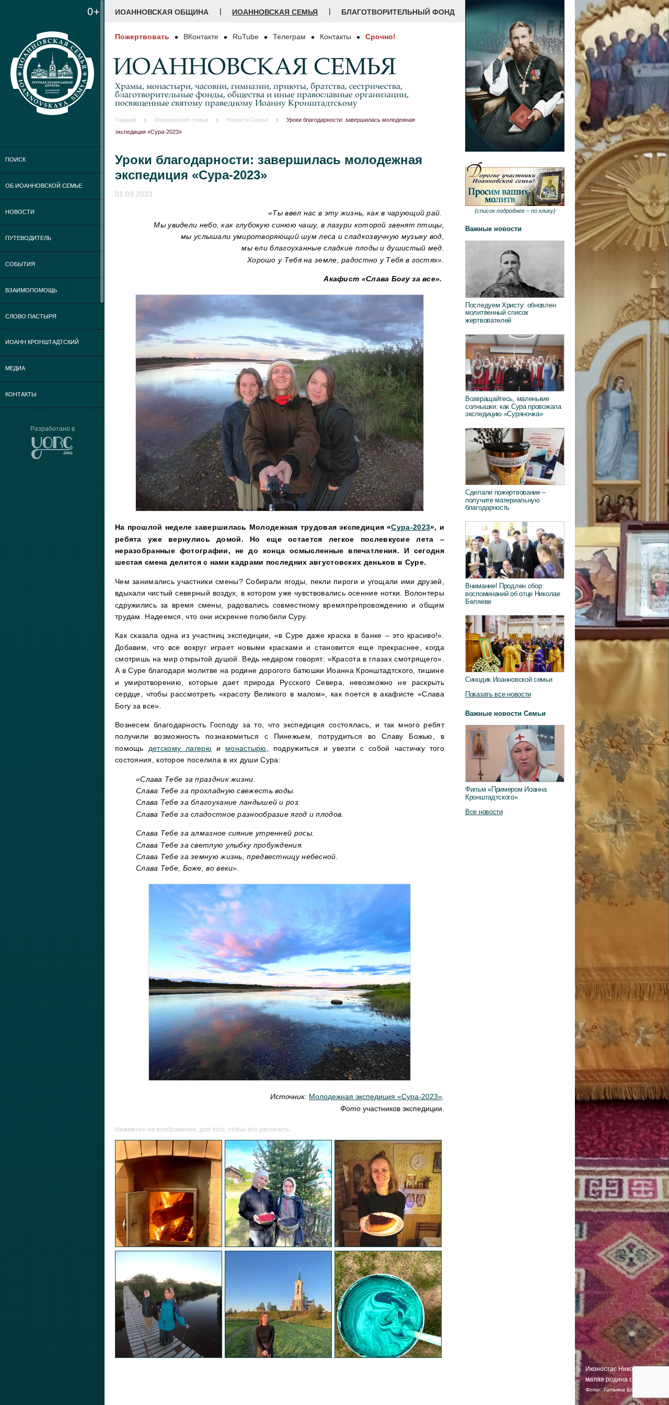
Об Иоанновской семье (43, 185)
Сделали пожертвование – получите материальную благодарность (505, 499)
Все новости (484, 812)
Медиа (15, 368)
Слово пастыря (30, 316)
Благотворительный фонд (398, 12)
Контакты (21, 394)
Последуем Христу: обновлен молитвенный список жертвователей (510, 312)
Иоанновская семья (275, 12)
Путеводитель (28, 238)
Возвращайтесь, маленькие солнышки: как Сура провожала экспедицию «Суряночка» (513, 406)
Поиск (15, 159)
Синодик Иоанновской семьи (508, 679)
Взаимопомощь (31, 290)
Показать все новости (498, 694)
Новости (19, 212)
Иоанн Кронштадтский (42, 342)
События (20, 264)
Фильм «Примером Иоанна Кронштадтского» (505, 793)
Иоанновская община (162, 12)
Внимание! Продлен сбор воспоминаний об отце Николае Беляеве (512, 593)
